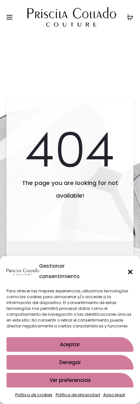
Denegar (70, 362)
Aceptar (70, 344)
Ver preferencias (70, 380)
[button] (130, 271)
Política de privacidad (78, 395)
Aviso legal (114, 395)
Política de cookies (33, 395)
